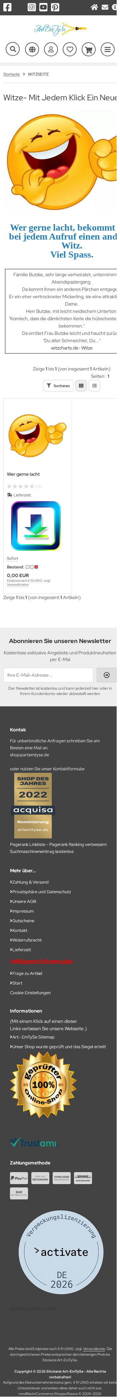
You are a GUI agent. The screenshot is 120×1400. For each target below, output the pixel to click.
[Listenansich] (94, 385)
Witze (87, 348)
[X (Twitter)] (19, 7)
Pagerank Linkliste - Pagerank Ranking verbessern (58, 844)
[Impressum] (115, 8)
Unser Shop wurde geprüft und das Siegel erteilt (59, 1047)
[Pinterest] (55, 7)
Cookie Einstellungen (30, 993)
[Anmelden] (51, 49)
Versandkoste (94, 1348)
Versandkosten (18, 584)
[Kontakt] (105, 8)
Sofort (12, 558)
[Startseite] (94, 8)
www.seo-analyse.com (33, 1308)
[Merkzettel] (70, 49)
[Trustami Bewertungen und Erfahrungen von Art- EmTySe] (34, 1146)
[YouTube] (43, 7)
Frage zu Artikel (27, 973)
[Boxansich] (81, 385)
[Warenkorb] (89, 49)
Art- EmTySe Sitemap (33, 1037)
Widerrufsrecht (27, 940)
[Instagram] (32, 7)
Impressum (23, 911)
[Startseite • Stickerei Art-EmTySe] (60, 35)
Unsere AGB (24, 901)
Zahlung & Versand (30, 882)
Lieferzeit (21, 950)
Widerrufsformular (43, 961)
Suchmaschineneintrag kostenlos (42, 851)
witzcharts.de (64, 348)
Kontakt (19, 930)
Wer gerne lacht (23, 474)
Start (17, 983)
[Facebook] (7, 7)
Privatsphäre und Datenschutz (41, 892)
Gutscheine (23, 921)
